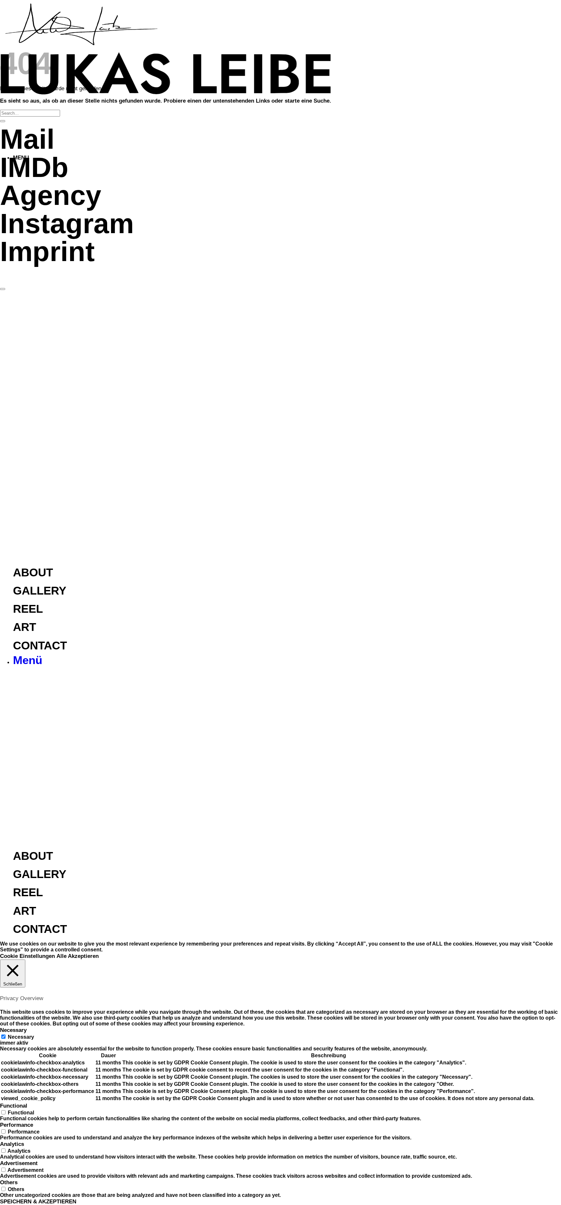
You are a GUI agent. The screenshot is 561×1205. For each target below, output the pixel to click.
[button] (27, 662)
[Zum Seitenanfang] (2, 289)
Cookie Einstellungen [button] (27, 956)
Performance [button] (16, 1125)
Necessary (21, 1037)
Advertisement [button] (19, 1163)
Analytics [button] (12, 1144)
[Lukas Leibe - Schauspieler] (165, 96)
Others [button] (9, 1182)
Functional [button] (13, 1105)
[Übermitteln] (2, 121)
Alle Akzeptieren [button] (77, 956)
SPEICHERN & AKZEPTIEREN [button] (38, 1201)
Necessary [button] (13, 1030)
